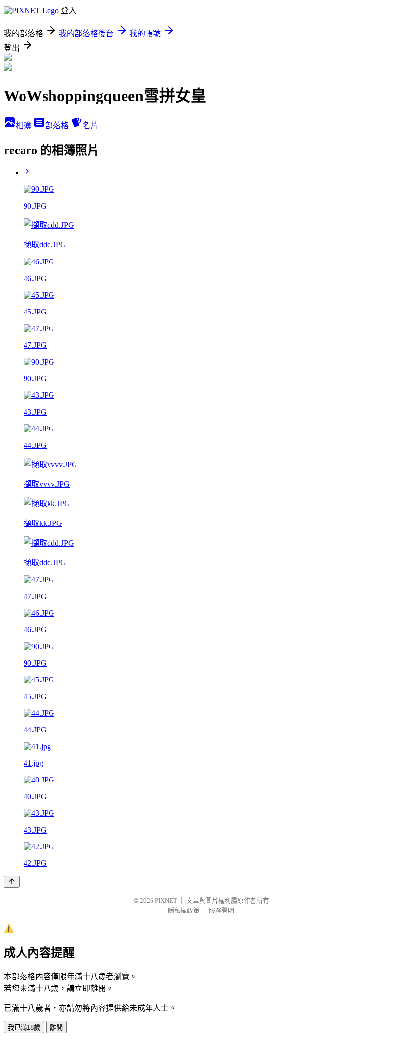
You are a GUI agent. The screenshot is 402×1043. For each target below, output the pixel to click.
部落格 (58, 125)
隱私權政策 (184, 910)
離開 (56, 1027)
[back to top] (12, 882)
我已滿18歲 (24, 1027)
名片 (90, 125)
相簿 (24, 125)
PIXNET (166, 900)
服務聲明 (221, 910)
